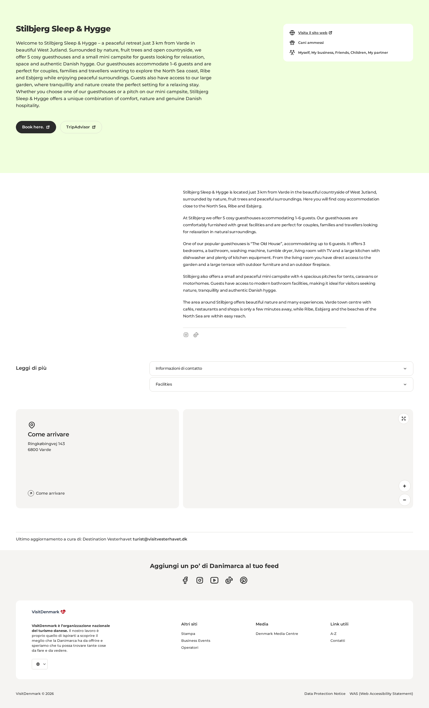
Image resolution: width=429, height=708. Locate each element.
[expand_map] (403, 418)
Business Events (195, 640)
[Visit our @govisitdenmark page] (229, 580)
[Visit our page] (199, 580)
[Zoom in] (405, 486)
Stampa (188, 633)
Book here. (33, 127)
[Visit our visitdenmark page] (214, 580)
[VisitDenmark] (49, 611)
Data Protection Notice (325, 693)
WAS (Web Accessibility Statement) (381, 693)
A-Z (333, 633)
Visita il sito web (312, 32)
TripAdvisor (78, 127)
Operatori (189, 647)
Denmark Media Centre (277, 633)
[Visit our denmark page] (185, 580)
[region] (298, 458)
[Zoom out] (405, 500)
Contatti (337, 640)
